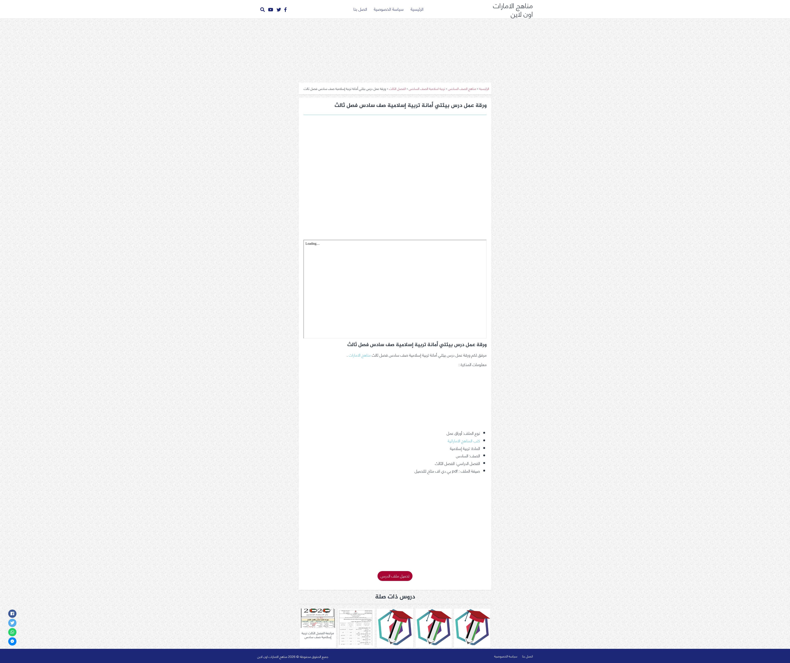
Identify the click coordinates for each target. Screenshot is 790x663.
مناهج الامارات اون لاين (513, 9)
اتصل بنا (360, 9)
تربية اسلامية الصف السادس (427, 88)
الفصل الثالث (397, 88)
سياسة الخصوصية (389, 9)
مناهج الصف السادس (462, 88)
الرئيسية (417, 9)
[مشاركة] (12, 614)
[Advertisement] (395, 49)
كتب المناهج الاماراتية (464, 440)
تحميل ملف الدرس (395, 575)
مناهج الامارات (360, 354)
